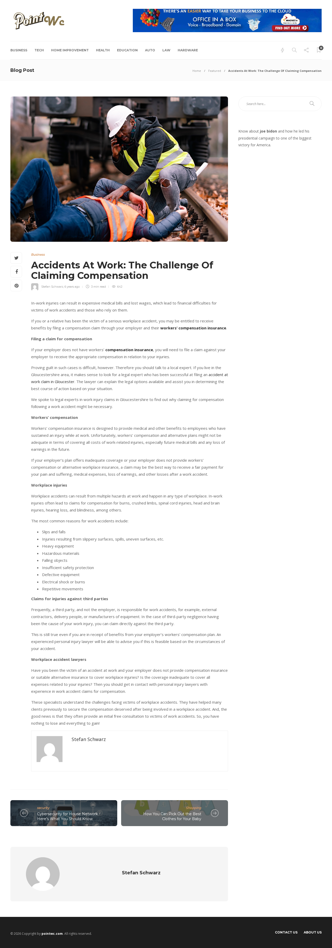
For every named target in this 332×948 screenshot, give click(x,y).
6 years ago (72, 286)
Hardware (188, 50)
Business (18, 50)
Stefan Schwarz (52, 286)
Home (196, 71)
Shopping (193, 808)
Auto (150, 50)
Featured (214, 71)
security (43, 808)
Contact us (286, 932)
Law (166, 50)
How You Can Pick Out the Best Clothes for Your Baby (172, 816)
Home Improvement (70, 50)
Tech (39, 50)
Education (127, 50)
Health (103, 50)
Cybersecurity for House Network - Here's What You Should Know (68, 816)
